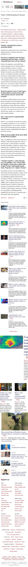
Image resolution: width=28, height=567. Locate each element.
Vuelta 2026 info (18, 485)
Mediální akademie (6, 558)
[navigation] (2, 2)
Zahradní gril (17, 541)
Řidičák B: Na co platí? (20, 522)
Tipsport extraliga (5, 504)
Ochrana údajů (21, 558)
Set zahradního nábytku (7, 541)
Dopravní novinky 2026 (20, 520)
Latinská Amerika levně (6, 524)
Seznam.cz (19, 2)
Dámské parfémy (15, 546)
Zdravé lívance (18, 504)
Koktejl (10, 275)
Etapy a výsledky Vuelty (20, 487)
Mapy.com (13, 529)
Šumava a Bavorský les (6, 520)
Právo (2, 18)
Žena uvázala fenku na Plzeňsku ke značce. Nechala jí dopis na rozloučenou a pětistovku (14, 433)
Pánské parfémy (13, 551)
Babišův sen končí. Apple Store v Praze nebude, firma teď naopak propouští (17, 285)
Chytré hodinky (19, 549)
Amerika (10, 241)
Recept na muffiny (19, 502)
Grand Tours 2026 (19, 495)
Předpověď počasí (20, 529)
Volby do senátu (4, 493)
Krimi (10, 211)
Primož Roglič (18, 493)
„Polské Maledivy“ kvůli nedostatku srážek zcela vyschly (17, 315)
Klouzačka (19, 539)
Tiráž (23, 556)
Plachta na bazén (19, 537)
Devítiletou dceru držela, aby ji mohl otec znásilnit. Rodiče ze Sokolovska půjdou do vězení (17, 252)
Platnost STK (18, 526)
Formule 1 (3, 508)
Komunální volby (5, 495)
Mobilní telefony (19, 544)
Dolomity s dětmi (5, 526)
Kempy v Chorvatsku (6, 515)
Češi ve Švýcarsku (5, 522)
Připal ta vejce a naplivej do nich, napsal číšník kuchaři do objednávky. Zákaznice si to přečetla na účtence (17, 271)
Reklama (14, 556)
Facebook (5, 556)
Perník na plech (18, 510)
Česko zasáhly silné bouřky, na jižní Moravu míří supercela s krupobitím (17, 223)
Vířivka (22, 541)
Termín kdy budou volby (6, 491)
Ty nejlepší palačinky (19, 500)
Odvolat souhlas (7, 559)
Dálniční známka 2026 (20, 517)
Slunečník (13, 539)
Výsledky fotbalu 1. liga (6, 502)
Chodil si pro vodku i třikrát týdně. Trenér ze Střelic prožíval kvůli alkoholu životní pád (6, 396)
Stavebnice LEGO (6, 546)
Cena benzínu (18, 532)
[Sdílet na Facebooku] (24, 198)
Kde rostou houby (10, 532)
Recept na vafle (18, 508)
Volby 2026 (3, 485)
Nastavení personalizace (18, 559)
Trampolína (7, 539)
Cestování (11, 320)
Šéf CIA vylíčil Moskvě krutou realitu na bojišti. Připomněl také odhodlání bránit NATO (17, 237)
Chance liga (4, 500)
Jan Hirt (16, 489)
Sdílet (9, 23)
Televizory (13, 549)
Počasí (10, 226)
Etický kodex (14, 558)
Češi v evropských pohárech (13, 534)
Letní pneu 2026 (18, 515)
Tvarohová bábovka (19, 506)
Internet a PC (11, 289)
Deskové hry (6, 549)
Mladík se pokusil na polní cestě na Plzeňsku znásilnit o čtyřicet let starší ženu (18, 301)
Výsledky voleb (4, 489)
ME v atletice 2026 (5, 506)
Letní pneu (22, 546)
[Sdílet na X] (26, 198)
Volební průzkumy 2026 (6, 487)
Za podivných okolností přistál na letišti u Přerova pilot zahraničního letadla (18, 207)
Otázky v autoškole (19, 524)
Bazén (12, 537)
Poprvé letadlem (5, 517)
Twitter (9, 556)
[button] (4, 207)
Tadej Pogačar (18, 491)
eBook (4, 23)
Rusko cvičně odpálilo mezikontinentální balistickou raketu (20, 395)
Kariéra (19, 556)
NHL (2, 510)
